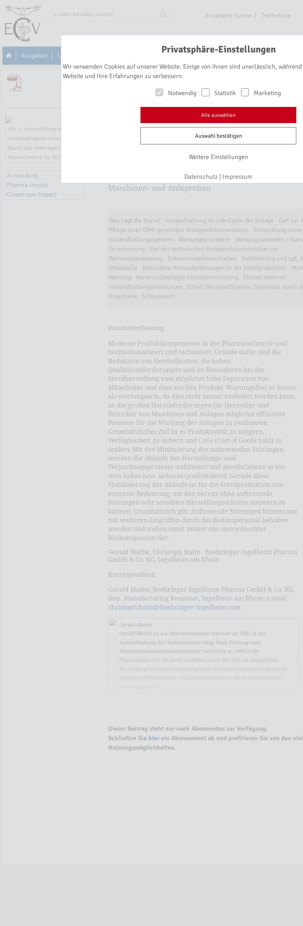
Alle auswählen (218, 115)
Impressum (237, 177)
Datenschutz (201, 177)
